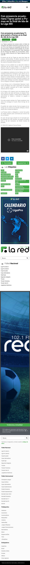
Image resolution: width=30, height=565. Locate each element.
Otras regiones (5, 558)
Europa (3, 553)
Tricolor (3, 465)
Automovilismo (5, 515)
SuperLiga (3, 460)
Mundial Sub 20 (5, 501)
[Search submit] (27, 258)
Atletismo (3, 510)
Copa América (4, 482)
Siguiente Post (22, 163)
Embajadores (6, 39)
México (14, 39)
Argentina (3, 546)
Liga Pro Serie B (5, 453)
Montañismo (4, 529)
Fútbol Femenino (5, 489)
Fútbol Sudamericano (6, 491)
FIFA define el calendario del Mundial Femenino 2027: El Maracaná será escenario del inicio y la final (14, 431)
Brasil (2, 548)
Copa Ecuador (4, 456)
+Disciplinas (4, 539)
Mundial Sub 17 (5, 498)
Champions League (6, 479)
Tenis (2, 536)
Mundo (3, 503)
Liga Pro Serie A (5, 451)
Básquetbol (4, 517)
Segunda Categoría (6, 463)
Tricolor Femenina (5, 468)
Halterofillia (4, 522)
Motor (2, 532)
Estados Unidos (5, 551)
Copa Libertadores (6, 458)
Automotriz (4, 513)
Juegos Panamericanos (7, 527)
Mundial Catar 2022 (6, 494)
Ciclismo (3, 520)
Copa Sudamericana (6, 486)
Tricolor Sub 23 (5, 470)
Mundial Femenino (6, 496)
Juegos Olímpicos (5, 524)
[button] (27, 7)
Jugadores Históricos (6, 472)
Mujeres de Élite (5, 534)
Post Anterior (7, 163)
